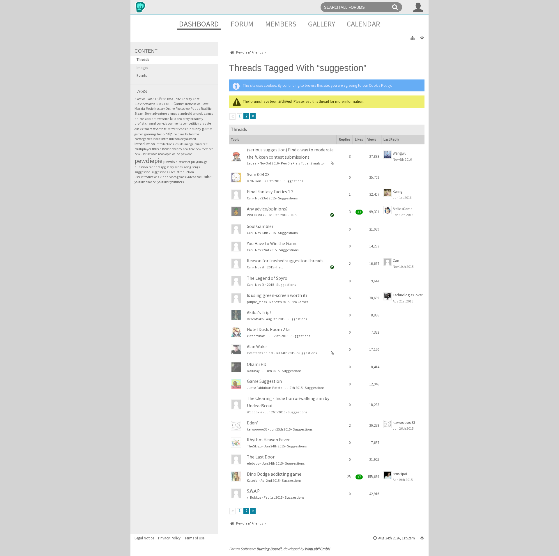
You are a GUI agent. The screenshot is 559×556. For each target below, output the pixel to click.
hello (161, 134)
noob (161, 154)
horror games (143, 139)
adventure (159, 113)
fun (189, 129)
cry (202, 123)
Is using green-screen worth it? (277, 295)
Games (179, 103)
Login (418, 7)
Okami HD (256, 364)
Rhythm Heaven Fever (268, 439)
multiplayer (143, 149)
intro (164, 139)
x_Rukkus (254, 497)
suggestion (143, 172)
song (187, 167)
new (165, 148)
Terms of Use (194, 538)
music (156, 148)
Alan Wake (257, 346)
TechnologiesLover (407, 295)
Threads (143, 59)
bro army (183, 118)
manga (189, 144)
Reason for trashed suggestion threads (285, 260)
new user (140, 154)
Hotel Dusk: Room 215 (268, 329)
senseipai (400, 473)
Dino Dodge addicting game (274, 474)
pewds (169, 161)
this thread (320, 101)
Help (293, 215)
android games (203, 113)
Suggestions (293, 181)
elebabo (253, 463)
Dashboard (199, 24)
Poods (195, 109)
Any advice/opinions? (267, 209)
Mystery (159, 109)
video (164, 177)
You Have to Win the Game (272, 243)
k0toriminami (256, 336)
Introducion (193, 104)
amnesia (173, 113)
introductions (165, 144)
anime (139, 118)
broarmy (196, 118)
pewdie (186, 154)
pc (178, 154)
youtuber (163, 182)
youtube (204, 176)
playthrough (199, 162)
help (169, 134)
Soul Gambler (260, 226)
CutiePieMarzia (145, 104)
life (181, 144)
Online (170, 109)
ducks (139, 129)
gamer (139, 134)
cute (208, 123)
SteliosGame (402, 208)
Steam (139, 113)
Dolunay (253, 371)
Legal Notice (144, 538)
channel (150, 123)
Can (250, 198)
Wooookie (254, 412)
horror (194, 134)
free (173, 129)
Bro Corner (300, 302)
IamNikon (254, 181)
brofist (139, 123)
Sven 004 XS (258, 174)
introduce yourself (182, 139)
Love (204, 104)
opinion (170, 154)
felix (167, 129)
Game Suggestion (264, 381)
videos (191, 177)
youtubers (177, 182)
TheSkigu (254, 446)
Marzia (140, 108)
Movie (149, 109)
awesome (163, 119)
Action (141, 99)
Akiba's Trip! (259, 312)
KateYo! (252, 480)
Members (280, 24)
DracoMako (255, 319)
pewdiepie (148, 161)
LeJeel (252, 163)
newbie (152, 154)
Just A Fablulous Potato (264, 387)
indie (156, 139)
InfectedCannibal (260, 353)
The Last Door (261, 457)
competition (191, 123)
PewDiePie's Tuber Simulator (303, 163)
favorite (158, 129)
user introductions (147, 177)
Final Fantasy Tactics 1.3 (270, 191)
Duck (159, 104)
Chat (196, 99)
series (179, 167)
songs (196, 167)
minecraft (201, 144)
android (186, 113)
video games (177, 177)
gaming (150, 134)
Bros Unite (174, 99)
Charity (187, 99)
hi (186, 134)
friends (181, 129)
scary (170, 167)
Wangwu (399, 153)
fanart (148, 129)
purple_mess (257, 302)
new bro (175, 149)
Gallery (321, 24)
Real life (206, 109)
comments (175, 123)
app (148, 119)
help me (179, 134)
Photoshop (183, 109)
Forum (242, 24)
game (207, 128)
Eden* (253, 423)
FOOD (168, 104)
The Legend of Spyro (267, 278)
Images (142, 67)
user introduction (181, 172)
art (154, 119)
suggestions (159, 172)
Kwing (397, 191)
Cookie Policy (380, 85)
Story (147, 113)
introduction (145, 143)
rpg (163, 167)
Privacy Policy (169, 538)
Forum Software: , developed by (279, 548)
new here (189, 149)
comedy (162, 123)
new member (204, 149)
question (141, 167)
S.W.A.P (253, 491)
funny (196, 129)
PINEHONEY (255, 215)
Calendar (363, 24)
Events (142, 75)
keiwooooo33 (257, 429)
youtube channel (146, 182)
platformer (183, 162)
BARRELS (152, 99)
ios (176, 144)
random (154, 167)
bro (173, 118)
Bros (162, 98)
